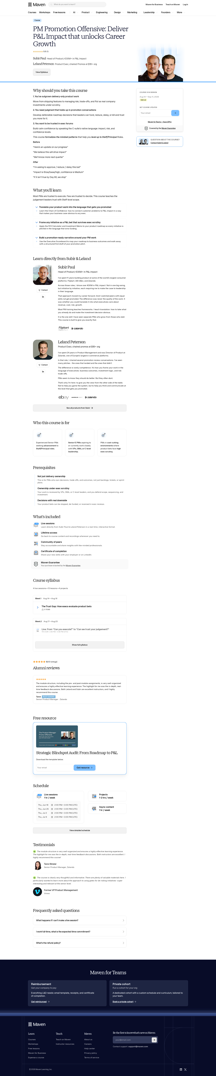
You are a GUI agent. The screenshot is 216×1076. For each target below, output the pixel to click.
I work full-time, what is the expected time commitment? (63, 931)
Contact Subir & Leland (159, 143)
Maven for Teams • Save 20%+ (160, 122)
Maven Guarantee (169, 128)
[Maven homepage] (36, 4)
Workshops (44, 12)
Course (37, 20)
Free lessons (59, 12)
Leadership (149, 12)
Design (117, 12)
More (179, 12)
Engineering (102, 12)
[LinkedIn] (180, 1069)
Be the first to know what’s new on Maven (134, 1032)
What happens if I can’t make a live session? (57, 920)
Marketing (132, 12)
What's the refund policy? (48, 943)
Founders (165, 12)
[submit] (175, 113)
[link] (154, 4)
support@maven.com (138, 1046)
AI (74, 12)
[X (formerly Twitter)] (185, 1069)
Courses (32, 12)
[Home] (36, 1024)
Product (85, 12)
